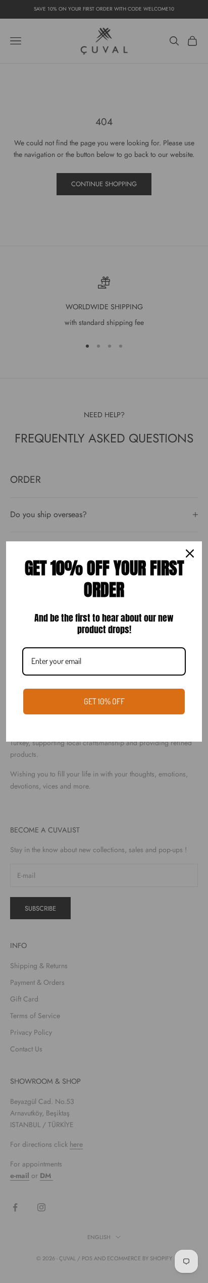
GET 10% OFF (104, 701)
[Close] (190, 553)
